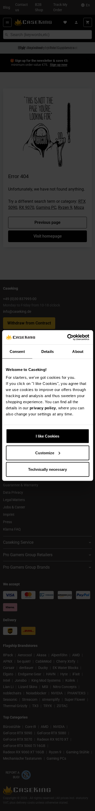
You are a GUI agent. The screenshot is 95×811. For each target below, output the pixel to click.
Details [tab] (47, 351)
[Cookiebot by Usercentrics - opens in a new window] (67, 337)
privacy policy (43, 408)
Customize (44, 452)
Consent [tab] (17, 351)
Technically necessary (47, 469)
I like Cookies (47, 436)
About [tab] (77, 351)
